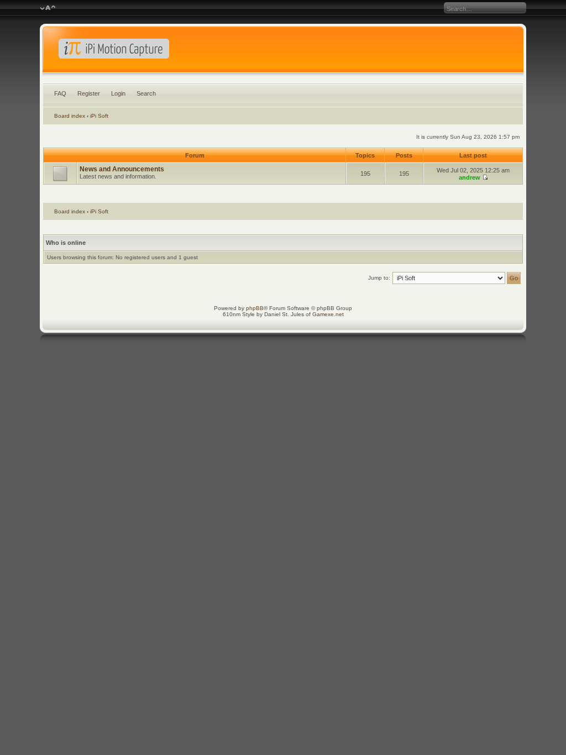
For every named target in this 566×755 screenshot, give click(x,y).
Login (118, 93)
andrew (469, 177)
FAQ (60, 93)
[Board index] (283, 52)
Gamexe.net (328, 314)
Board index (69, 116)
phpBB (255, 308)
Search (146, 93)
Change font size (48, 8)
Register (88, 93)
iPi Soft (99, 116)
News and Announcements (122, 169)
